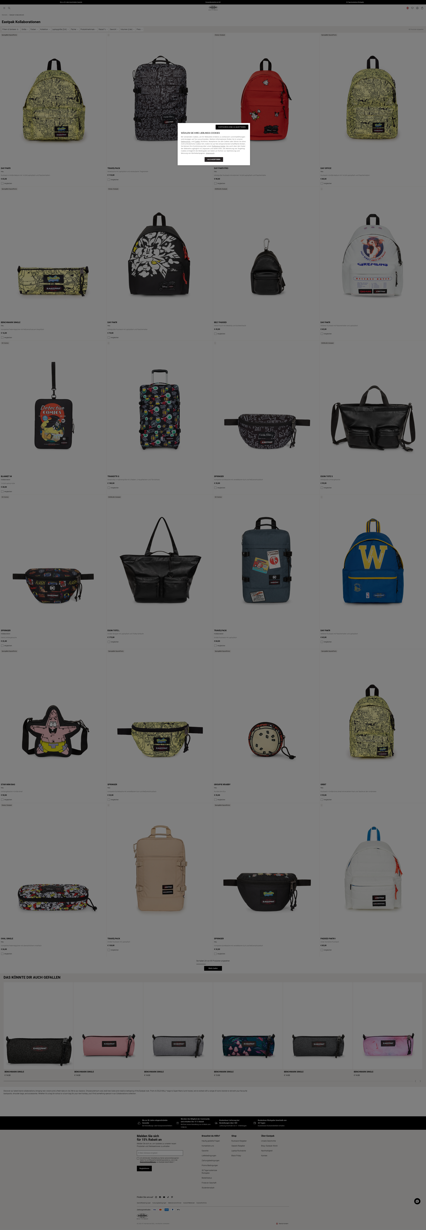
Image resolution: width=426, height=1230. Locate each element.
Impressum (210, 153)
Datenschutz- (186, 141)
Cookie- (197, 141)
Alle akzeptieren (213, 159)
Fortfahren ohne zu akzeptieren (232, 127)
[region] (214, 144)
